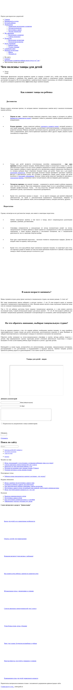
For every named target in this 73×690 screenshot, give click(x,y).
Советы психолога (14, 36)
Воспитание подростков (16, 40)
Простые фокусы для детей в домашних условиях (20, 661)
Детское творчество (14, 31)
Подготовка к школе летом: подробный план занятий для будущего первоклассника (32, 488)
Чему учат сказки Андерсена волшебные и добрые (20, 643)
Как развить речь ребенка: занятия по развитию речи (21, 573)
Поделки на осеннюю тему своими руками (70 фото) (22, 468)
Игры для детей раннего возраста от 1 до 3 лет (20, 490)
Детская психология (14, 28)
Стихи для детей (8, 453)
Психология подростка (15, 42)
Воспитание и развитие (16, 35)
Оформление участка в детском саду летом (18, 501)
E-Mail (22, 406)
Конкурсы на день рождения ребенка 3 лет (18, 466)
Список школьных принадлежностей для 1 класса (21, 465)
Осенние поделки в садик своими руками (18, 470)
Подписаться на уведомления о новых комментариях (20, 423)
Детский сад (12, 54)
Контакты (7, 456)
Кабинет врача (13, 45)
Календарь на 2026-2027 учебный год (13, 450)
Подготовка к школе (15, 30)
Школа (10, 52)
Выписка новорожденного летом (15, 496)
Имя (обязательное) (26, 402)
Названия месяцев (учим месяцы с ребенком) (18, 556)
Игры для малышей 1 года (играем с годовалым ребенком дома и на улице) (29, 463)
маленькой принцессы (17, 172)
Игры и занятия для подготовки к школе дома (19, 483)
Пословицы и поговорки (10, 451)
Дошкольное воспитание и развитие (20, 26)
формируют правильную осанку (20, 118)
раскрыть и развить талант (50, 126)
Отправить (4, 438)
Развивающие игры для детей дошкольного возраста (21, 678)
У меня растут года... (7, 686)
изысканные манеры (17, 178)
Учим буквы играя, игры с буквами (15, 626)
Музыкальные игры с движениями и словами (19, 591)
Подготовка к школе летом (13, 498)
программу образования (26, 176)
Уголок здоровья (13, 47)
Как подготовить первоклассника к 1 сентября (20, 499)
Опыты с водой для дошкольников (15, 539)
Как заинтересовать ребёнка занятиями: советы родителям (23, 486)
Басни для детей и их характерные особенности (19, 521)
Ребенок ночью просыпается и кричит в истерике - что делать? (25, 476)
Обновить (4, 433)
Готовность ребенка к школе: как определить (19, 484)
